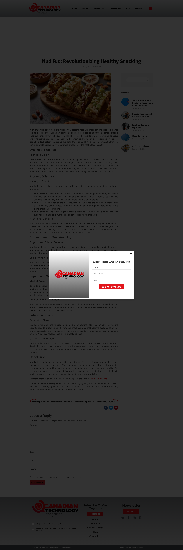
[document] (91, 275)
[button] (131, 254)
